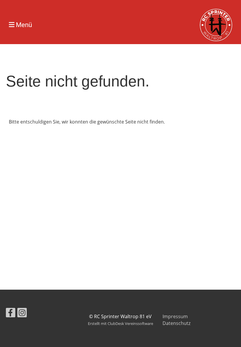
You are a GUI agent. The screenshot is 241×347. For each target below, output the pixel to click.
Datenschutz (176, 323)
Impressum (175, 316)
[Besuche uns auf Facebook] (10, 313)
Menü (23, 25)
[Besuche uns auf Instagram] (22, 313)
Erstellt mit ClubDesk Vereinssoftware (120, 323)
